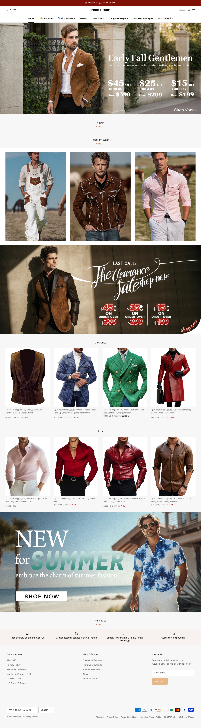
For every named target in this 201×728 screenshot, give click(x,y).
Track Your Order (91, 678)
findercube (17, 717)
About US (11, 660)
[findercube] (100, 9)
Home (31, 18)
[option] (100, 68)
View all (100, 127)
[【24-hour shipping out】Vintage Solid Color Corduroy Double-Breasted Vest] (27, 377)
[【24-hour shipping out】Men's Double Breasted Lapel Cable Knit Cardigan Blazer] (125, 377)
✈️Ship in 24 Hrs (66, 18)
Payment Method (91, 669)
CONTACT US (14, 678)
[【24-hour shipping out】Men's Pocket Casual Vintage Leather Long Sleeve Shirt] (173, 466)
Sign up (159, 681)
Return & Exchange (92, 665)
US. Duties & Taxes (16, 683)
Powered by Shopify (30, 717)
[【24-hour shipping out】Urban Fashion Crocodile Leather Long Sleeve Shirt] (125, 466)
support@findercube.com (170, 660)
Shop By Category (118, 18)
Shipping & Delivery (92, 660)
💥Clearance (46, 18)
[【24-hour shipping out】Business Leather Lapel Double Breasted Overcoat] (173, 377)
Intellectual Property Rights (20, 674)
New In (83, 18)
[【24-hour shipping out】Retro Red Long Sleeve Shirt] (76, 466)
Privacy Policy (14, 665)
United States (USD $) (20, 710)
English (44, 710)
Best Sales (98, 18)
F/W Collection (165, 18)
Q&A (85, 674)
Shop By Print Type (143, 18)
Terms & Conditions (16, 669)
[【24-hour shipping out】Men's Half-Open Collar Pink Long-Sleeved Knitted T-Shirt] (27, 466)
